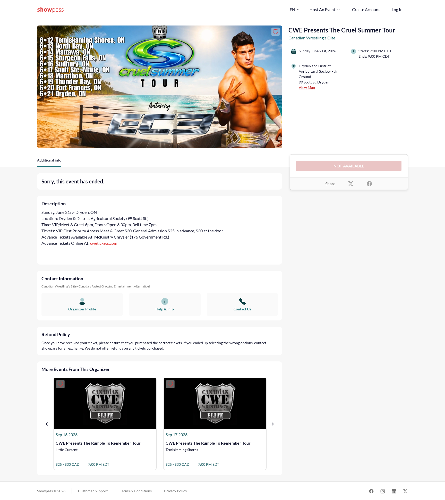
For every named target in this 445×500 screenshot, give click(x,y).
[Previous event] (46, 424)
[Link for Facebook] (371, 491)
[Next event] (273, 424)
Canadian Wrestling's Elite (311, 37)
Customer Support (93, 491)
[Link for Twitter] (405, 491)
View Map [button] (307, 87)
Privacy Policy (175, 491)
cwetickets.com (103, 243)
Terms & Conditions (136, 491)
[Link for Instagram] (382, 491)
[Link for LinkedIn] (394, 491)
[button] (49, 162)
